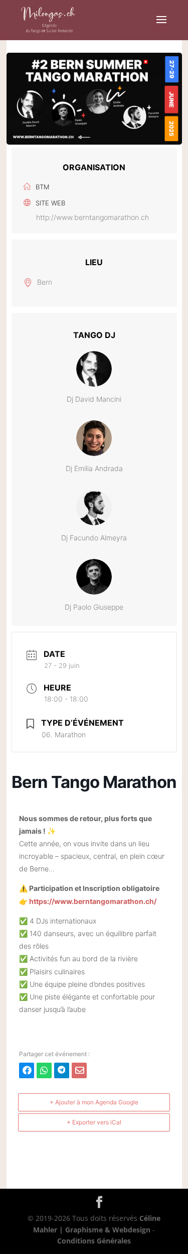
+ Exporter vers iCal (94, 1122)
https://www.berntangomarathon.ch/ (93, 901)
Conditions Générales (94, 1240)
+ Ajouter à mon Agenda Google (94, 1102)
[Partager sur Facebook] (26, 1070)
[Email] (79, 1070)
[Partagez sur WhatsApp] (44, 1070)
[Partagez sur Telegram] (61, 1070)
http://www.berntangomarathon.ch (92, 217)
